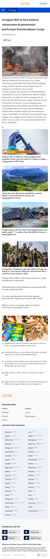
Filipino (10, 471)
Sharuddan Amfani (19, 555)
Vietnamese (36, 510)
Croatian (11, 455)
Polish (33, 455)
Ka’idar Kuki (6, 555)
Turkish (33, 498)
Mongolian (35, 439)
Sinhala (33, 479)
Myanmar (36, 443)
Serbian (34, 475)
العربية (27, 412)
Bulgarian (12, 447)
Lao (31, 431)
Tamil (32, 491)
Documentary (30, 416)
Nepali (33, 447)
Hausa (10, 487)
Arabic (10, 435)
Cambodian (11, 451)
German (11, 479)
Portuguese (36, 459)
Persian (34, 451)
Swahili (34, 487)
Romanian (35, 467)
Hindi (9, 495)
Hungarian (12, 498)
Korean (10, 514)
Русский (5, 416)
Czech (10, 459)
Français (5, 412)
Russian (34, 471)
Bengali (9, 443)
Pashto (33, 463)
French (11, 475)
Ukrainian (35, 502)
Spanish (34, 483)
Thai (31, 495)
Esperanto (12, 467)
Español (28, 408)
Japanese (11, 510)
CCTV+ (5, 420)
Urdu (32, 506)
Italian (10, 506)
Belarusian (13, 439)
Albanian (10, 431)
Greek (11, 483)
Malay (35, 435)
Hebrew (10, 491)
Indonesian (15, 502)
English (5, 408)
